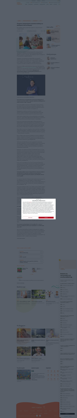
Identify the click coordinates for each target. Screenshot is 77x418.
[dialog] (38, 209)
